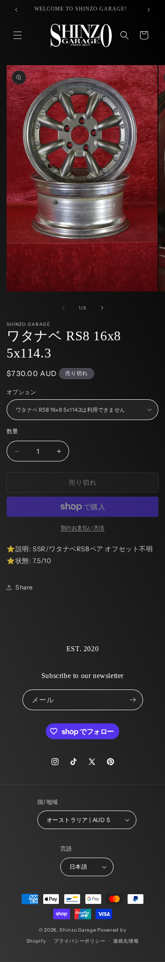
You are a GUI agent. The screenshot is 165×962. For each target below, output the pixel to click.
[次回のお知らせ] (148, 9)
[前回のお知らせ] (16, 9)
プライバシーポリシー (79, 941)
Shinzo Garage (77, 930)
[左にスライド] (63, 307)
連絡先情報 (126, 941)
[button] (17, 35)
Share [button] (24, 587)
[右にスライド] (102, 307)
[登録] (133, 699)
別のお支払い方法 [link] (83, 527)
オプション (21, 391)
